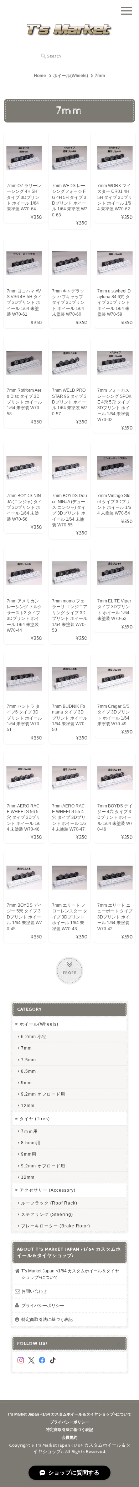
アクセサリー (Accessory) (48, 1190)
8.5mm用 (31, 1142)
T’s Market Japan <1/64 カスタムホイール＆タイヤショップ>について (70, 1274)
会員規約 (69, 1437)
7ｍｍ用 (29, 1131)
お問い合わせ (34, 1291)
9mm (26, 1082)
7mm (26, 1048)
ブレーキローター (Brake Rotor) (55, 1225)
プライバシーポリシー (42, 1305)
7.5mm (28, 1059)
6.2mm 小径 (34, 1036)
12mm (28, 1105)
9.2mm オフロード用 (43, 1094)
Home (40, 75)
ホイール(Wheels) (70, 75)
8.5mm (28, 1071)
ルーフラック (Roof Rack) (49, 1203)
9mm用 (28, 1154)
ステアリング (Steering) (47, 1214)
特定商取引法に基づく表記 (47, 1319)
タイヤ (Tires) (35, 1118)
